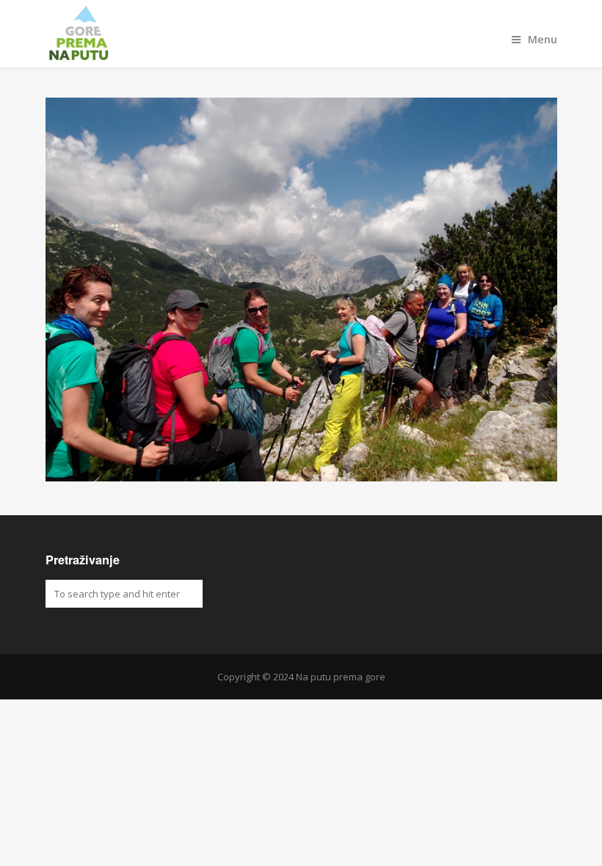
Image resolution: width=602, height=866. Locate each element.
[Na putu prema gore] (301, 33)
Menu (542, 39)
